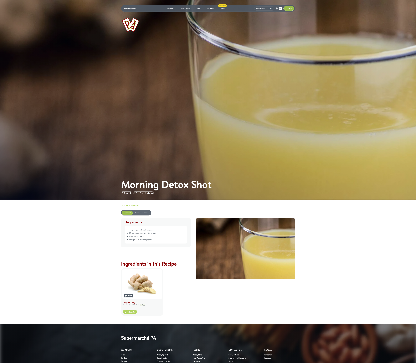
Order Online (185, 8)
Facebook (267, 358)
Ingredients (127, 213)
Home (123, 355)
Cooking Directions (142, 213)
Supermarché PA (130, 8)
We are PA (170, 8)
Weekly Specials (162, 355)
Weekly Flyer (197, 355)
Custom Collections (164, 361)
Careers (222, 8)
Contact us (210, 8)
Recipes (124, 361)
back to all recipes (131, 205)
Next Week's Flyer (199, 358)
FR (280, 8)
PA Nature (196, 361)
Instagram (268, 355)
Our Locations (234, 355)
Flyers (198, 8)
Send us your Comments (237, 358)
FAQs (231, 361)
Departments (162, 358)
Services (124, 358)
